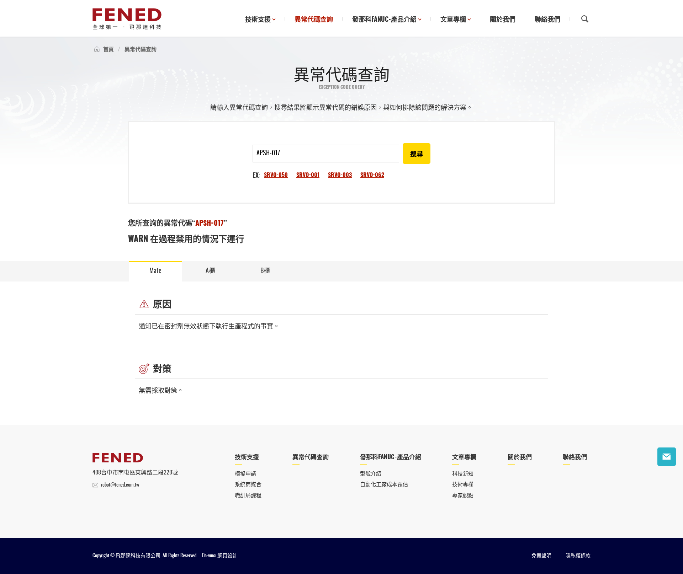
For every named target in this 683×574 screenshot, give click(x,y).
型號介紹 (370, 474)
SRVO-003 (340, 175)
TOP (666, 479)
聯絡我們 (547, 20)
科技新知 (462, 474)
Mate (155, 271)
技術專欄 (462, 484)
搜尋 (416, 154)
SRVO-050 (276, 175)
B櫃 (265, 271)
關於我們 (502, 20)
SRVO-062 (372, 175)
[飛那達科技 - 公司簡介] (117, 460)
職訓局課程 (248, 495)
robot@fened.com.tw (120, 485)
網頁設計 (227, 555)
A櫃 (210, 271)
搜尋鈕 (585, 19)
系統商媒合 (248, 484)
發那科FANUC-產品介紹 (384, 20)
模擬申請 (245, 474)
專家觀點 (462, 495)
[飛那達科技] (127, 18)
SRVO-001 (307, 175)
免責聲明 (541, 555)
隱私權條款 (578, 555)
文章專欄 (453, 20)
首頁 (108, 49)
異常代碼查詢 (314, 20)
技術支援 (258, 20)
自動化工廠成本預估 (384, 484)
